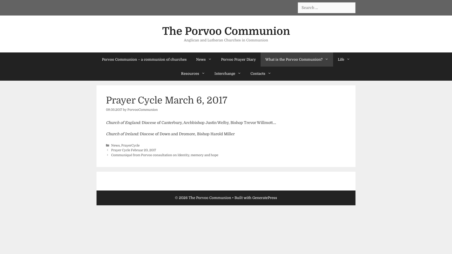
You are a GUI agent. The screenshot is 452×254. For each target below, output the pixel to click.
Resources (190, 73)
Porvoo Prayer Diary (238, 59)
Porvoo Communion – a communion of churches (144, 59)
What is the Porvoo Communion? (294, 59)
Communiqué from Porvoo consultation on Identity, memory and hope (164, 155)
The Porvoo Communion (226, 31)
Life (341, 59)
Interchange (224, 73)
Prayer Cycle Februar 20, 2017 (133, 150)
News (201, 59)
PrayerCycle (130, 145)
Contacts (257, 73)
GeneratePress (264, 198)
